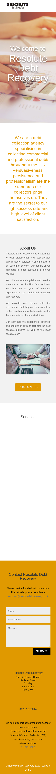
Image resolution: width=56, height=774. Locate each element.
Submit (41, 651)
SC (29, 769)
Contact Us (28, 387)
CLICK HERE (28, 747)
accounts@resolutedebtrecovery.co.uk (28, 596)
